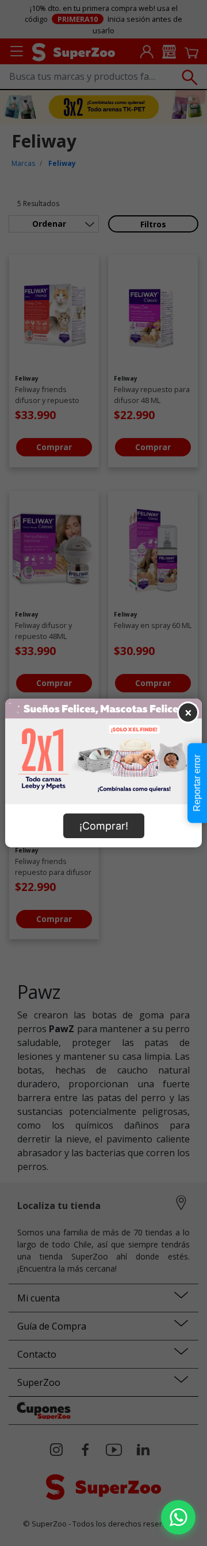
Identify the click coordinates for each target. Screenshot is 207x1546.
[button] (178, 1517)
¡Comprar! (103, 826)
